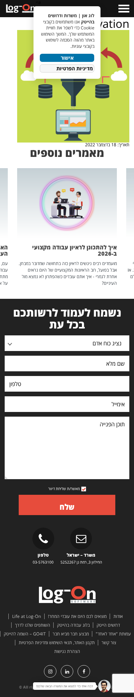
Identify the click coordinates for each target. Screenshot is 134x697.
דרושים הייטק (108, 625)
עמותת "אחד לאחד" (113, 634)
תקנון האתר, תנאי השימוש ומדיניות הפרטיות (57, 642)
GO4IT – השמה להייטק (25, 634)
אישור (67, 57)
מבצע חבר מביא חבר (71, 634)
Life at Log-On (26, 616)
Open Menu (123, 8)
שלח (67, 507)
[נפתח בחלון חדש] (84, 671)
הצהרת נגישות (67, 651)
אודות (118, 616)
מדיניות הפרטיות (74, 68)
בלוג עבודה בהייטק (73, 625)
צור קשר (109, 642)
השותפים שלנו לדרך (32, 625)
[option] (67, 227)
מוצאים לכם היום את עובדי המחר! (77, 616)
